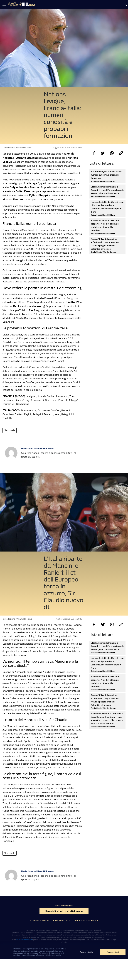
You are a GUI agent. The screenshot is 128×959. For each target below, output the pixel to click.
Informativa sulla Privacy (86, 920)
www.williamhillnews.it (24, 940)
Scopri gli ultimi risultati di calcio (64, 911)
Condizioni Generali (39, 920)
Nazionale (9, 430)
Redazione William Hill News (37, 448)
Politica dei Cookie (61, 920)
